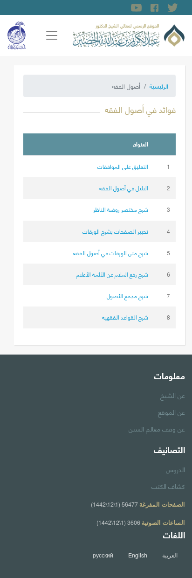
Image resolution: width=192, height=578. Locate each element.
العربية (170, 555)
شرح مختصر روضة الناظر (120, 209)
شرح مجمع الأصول (127, 295)
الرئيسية (159, 85)
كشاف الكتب (168, 485)
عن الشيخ (172, 394)
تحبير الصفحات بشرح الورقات (115, 231)
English (137, 555)
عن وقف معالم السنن (157, 428)
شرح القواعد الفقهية (125, 317)
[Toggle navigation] (52, 35)
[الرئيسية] (129, 34)
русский (103, 555)
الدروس (175, 468)
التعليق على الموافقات (122, 166)
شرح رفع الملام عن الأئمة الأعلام (112, 274)
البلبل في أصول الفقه (123, 187)
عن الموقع (171, 411)
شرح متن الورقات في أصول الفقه (110, 252)
